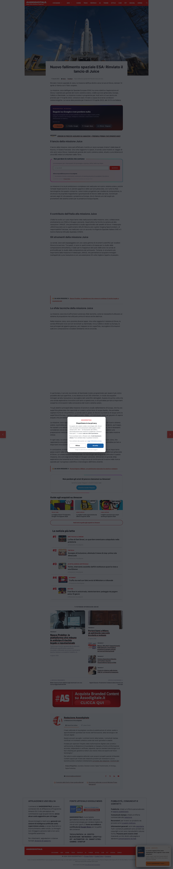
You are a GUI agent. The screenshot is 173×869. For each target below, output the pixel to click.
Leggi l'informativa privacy (94, 441)
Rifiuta (78, 445)
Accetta (95, 445)
